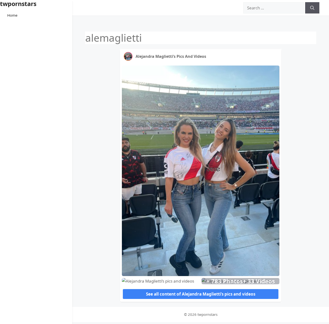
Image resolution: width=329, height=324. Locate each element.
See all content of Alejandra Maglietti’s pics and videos (200, 294)
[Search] (312, 8)
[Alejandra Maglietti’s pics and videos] (128, 56)
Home (12, 15)
